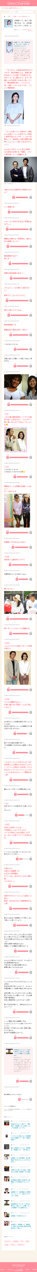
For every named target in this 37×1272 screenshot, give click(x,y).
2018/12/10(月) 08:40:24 (13, 203)
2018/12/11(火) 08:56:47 (14, 1087)
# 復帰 (6, 1244)
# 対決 (27, 1241)
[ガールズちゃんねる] (4, 16)
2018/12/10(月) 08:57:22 (14, 624)
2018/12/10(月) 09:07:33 (14, 739)
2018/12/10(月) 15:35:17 (14, 1017)
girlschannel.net (17, 1057)
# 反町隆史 (15, 1241)
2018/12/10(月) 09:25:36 (14, 820)
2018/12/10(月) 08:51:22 (14, 538)
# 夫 (22, 1241)
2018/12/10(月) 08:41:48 (13, 269)
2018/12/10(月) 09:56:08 (14, 892)
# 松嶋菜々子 (21, 1244)
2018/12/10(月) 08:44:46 (13, 321)
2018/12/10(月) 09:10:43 (14, 785)
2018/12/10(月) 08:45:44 (14, 355)
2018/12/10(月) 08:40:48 (13, 217)
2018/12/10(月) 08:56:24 (14, 570)
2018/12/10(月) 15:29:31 (14, 978)
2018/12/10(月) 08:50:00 (14, 482)
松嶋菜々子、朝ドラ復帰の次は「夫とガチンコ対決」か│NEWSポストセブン (22, 44)
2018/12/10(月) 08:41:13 (13, 252)
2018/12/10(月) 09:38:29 (14, 864)
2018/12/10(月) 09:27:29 (14, 848)
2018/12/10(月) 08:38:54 (13, 36)
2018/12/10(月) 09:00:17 (14, 639)
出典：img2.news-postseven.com (12, 125)
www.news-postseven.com (20, 48)
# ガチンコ (7, 1241)
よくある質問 (19, 1269)
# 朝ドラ (13, 1244)
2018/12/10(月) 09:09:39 (14, 758)
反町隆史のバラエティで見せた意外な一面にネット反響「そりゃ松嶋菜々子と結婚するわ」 (22, 1052)
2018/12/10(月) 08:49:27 (14, 463)
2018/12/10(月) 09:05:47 (14, 718)
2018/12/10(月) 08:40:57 (13, 235)
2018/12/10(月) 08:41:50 (13, 284)
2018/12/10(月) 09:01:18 (14, 695)
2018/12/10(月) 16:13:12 (14, 1043)
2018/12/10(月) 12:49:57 (14, 931)
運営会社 (2, 1269)
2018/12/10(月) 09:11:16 (14, 800)
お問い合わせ (10, 1269)
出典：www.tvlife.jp (8, 183)
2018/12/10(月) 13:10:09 (14, 957)
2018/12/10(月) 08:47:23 (14, 410)
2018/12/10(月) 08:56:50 (14, 585)
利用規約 (27, 1269)
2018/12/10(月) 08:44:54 (14, 340)
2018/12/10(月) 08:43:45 (13, 306)
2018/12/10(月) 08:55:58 (14, 553)
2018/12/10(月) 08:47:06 (14, 371)
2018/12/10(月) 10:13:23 (14, 914)
